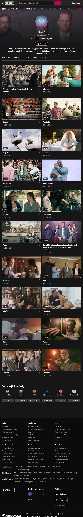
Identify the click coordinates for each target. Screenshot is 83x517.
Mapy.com (19, 467)
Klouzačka (57, 473)
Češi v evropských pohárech (25, 470)
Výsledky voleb (7, 432)
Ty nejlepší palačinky (9, 448)
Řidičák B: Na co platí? (62, 456)
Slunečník (47, 473)
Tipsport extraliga (61, 432)
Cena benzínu (56, 467)
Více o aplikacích (60, 505)
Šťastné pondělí (29, 482)
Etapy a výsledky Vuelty (36, 429)
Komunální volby (7, 440)
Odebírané (17, 9)
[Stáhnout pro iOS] (61, 494)
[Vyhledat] (57, 3)
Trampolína (38, 473)
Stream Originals (41, 9)
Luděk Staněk (41, 482)
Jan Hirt (31, 432)
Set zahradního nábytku (71, 473)
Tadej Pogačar (33, 435)
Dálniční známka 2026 (62, 451)
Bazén (15, 473)
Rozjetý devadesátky (16, 57)
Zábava (63, 9)
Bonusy (43, 57)
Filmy (6, 9)
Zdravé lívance (7, 454)
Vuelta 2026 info (34, 426)
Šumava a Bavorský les (36, 454)
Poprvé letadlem (34, 451)
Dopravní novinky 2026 (63, 454)
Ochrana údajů (55, 514)
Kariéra (30, 499)
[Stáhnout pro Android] (61, 500)
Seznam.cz (76, 3)
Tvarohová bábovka (8, 456)
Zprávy (71, 9)
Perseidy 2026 (45, 467)
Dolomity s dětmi (34, 462)
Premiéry (53, 9)
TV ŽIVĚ (29, 9)
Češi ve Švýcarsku (34, 456)
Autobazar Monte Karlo (23, 479)
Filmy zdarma (60, 479)
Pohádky (18, 482)
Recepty (70, 479)
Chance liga (59, 426)
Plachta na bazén (26, 473)
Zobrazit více (41, 53)
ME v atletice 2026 (61, 435)
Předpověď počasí (31, 467)
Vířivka (26, 476)
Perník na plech (7, 462)
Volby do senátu (7, 438)
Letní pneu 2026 (60, 448)
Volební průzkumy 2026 (10, 429)
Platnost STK (59, 462)
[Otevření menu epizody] (38, 89)
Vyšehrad (36, 479)
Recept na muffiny (8, 451)
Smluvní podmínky (41, 514)
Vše (3, 57)
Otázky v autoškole (61, 459)
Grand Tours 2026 (34, 440)
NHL (56, 440)
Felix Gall (31, 438)
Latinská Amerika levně (36, 459)
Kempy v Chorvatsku (35, 448)
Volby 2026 (5, 426)
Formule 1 (58, 438)
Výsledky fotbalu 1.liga (63, 429)
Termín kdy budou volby (10, 435)
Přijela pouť (32, 57)
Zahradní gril (17, 476)
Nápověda (29, 514)
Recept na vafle (7, 459)
